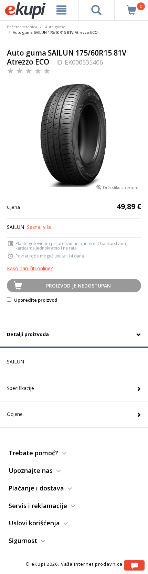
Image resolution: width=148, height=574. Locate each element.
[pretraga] (96, 10)
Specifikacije (20, 388)
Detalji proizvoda (28, 334)
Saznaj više (39, 227)
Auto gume (55, 26)
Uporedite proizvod (35, 300)
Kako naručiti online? (30, 268)
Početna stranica (22, 26)
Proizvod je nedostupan (78, 285)
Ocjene (15, 414)
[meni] (61, 10)
